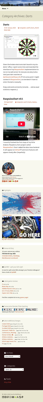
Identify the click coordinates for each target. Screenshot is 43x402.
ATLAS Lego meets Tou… (10, 341)
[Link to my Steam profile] (16, 181)
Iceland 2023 (6, 324)
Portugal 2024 (6, 326)
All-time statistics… (8, 337)
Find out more (19, 312)
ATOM (9, 382)
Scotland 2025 (6, 328)
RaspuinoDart (19, 69)
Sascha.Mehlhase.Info (32, 5)
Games (34, 102)
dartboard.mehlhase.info (12, 77)
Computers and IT (24, 28)
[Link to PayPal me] (17, 181)
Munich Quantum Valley (8, 179)
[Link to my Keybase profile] (18, 397)
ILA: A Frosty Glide (7, 291)
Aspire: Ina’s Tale (7, 293)
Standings (16, 256)
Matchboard (6, 258)
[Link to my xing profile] (4, 181)
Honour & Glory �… (8, 335)
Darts (6, 24)
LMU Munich (13, 177)
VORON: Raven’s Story (9, 289)
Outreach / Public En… (9, 330)
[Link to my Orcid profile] (12, 181)
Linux (5, 104)
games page (24, 297)
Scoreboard (14, 258)
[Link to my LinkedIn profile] (3, 181)
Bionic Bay (5, 286)
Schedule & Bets (7, 256)
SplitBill (13, 272)
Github (17, 150)
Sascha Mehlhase (15, 394)
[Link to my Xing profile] (5, 397)
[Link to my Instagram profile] (8, 181)
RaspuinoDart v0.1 (13, 98)
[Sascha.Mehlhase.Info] (21, 3)
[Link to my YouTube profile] (10, 181)
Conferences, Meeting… (9, 333)
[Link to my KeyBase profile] (14, 181)
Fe (3, 284)
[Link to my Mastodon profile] (6, 181)
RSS (5, 382)
